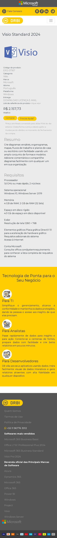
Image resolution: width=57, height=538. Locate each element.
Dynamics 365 (12, 476)
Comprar (10, 118)
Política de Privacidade (17, 422)
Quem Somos (12, 411)
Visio (7, 511)
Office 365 (10, 488)
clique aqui (36, 103)
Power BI (9, 494)
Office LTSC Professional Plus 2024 (24, 445)
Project (8, 505)
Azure (7, 471)
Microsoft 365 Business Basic (21, 439)
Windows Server (14, 516)
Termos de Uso (13, 416)
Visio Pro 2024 (12, 456)
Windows (10, 499)
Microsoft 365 (12, 482)
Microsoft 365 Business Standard (23, 450)
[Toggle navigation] (51, 20)
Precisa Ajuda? (27, 118)
